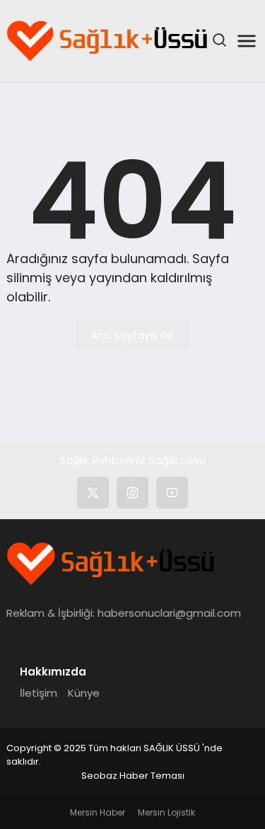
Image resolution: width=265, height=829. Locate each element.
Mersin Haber (97, 812)
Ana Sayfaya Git (132, 334)
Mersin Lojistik (166, 812)
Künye (84, 692)
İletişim (38, 692)
